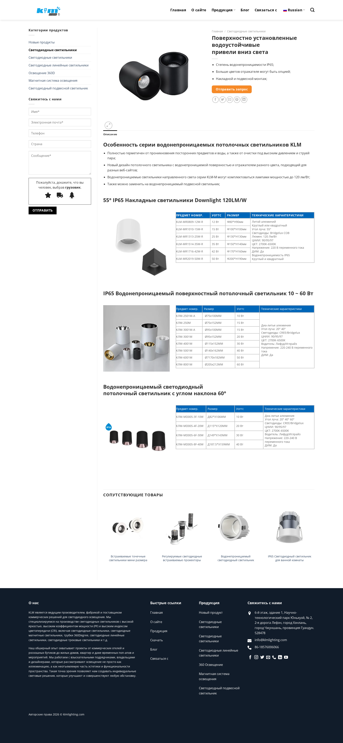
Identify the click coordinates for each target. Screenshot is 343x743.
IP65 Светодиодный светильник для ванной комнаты (289, 558)
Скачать (156, 640)
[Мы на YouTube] (286, 657)
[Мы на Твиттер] (262, 657)
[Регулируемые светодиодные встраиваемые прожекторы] (182, 527)
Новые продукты (42, 42)
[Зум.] (108, 125)
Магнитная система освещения (53, 80)
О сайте (198, 10)
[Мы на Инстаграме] (256, 657)
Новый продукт (211, 612)
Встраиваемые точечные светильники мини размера (128, 558)
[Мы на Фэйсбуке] (250, 657)
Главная (178, 10)
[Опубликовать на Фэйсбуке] (215, 99)
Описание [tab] (110, 134)
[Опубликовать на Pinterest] (237, 99)
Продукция (222, 10)
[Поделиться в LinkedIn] (244, 99)
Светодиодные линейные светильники (59, 65)
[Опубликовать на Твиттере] (222, 99)
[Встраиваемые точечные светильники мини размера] (128, 527)
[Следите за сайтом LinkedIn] (280, 657)
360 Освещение (211, 664)
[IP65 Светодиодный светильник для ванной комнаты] (289, 527)
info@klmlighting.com (271, 640)
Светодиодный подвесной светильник (58, 88)
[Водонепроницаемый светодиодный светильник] (236, 527)
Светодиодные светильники (53, 50)
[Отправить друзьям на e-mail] (229, 99)
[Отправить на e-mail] (268, 657)
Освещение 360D (42, 73)
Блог (245, 10)
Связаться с (266, 10)
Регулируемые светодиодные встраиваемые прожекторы (182, 558)
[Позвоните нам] (274, 657)
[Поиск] (312, 9)
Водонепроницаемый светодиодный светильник (236, 558)
